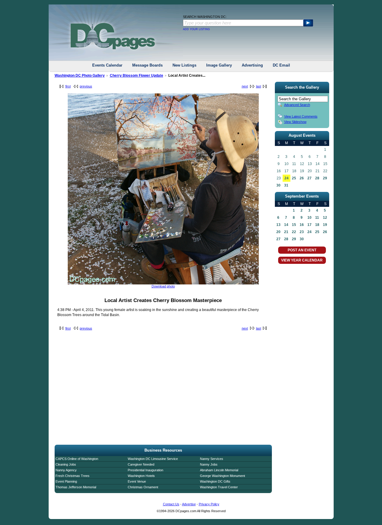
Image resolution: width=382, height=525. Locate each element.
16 (302, 225)
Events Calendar (107, 65)
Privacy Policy (209, 504)
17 (309, 225)
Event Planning (66, 481)
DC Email (281, 65)
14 (286, 225)
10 (309, 217)
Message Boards (147, 65)
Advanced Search (297, 105)
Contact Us (171, 504)
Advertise (189, 504)
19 (325, 225)
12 (325, 217)
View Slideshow (295, 122)
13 (278, 225)
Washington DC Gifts (215, 481)
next (245, 86)
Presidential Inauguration (145, 470)
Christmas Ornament (143, 487)
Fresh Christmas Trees (73, 476)
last (258, 86)
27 (309, 178)
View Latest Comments (301, 116)
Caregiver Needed (141, 464)
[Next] (163, 283)
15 (294, 225)
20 (278, 232)
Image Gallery (219, 65)
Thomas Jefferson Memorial (76, 487)
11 (317, 217)
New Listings (184, 65)
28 (317, 178)
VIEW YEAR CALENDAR (302, 260)
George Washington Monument (222, 476)
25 (294, 178)
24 (286, 178)
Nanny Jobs (209, 464)
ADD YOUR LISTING (196, 29)
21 (286, 232)
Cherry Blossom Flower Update (136, 75)
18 (317, 225)
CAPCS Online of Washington (77, 459)
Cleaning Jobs (66, 464)
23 (302, 232)
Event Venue (137, 481)
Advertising (252, 65)
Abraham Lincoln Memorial (219, 470)
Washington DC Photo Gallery (80, 75)
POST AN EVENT (302, 250)
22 (294, 232)
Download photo (163, 286)
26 (302, 178)
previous (86, 86)
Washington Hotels (141, 476)
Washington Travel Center (219, 487)
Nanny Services (211, 459)
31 (286, 185)
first (68, 86)
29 (325, 178)
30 (278, 185)
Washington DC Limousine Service (153, 459)
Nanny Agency (66, 470)
